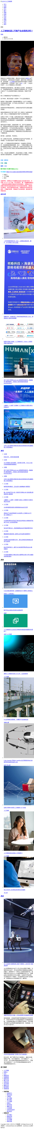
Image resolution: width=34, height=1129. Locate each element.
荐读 (2, 896)
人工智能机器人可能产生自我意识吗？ (17, 31)
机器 (5, 14)
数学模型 (6, 1087)
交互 (5, 17)
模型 (5, 24)
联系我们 (9, 1118)
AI (21, 83)
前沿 (5, 16)
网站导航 (9, 1121)
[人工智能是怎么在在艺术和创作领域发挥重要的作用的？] (16, 627)
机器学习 (9, 1093)
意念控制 (6, 1083)
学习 (5, 4)
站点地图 (9, 1119)
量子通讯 (9, 1099)
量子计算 (6, 1080)
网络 (5, 19)
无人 (5, 9)
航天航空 (9, 1111)
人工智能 (12, 81)
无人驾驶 (9, 1098)
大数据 (9, 1096)
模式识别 (9, 1094)
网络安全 (6, 1075)
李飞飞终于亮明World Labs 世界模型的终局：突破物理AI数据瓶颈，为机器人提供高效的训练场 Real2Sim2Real (18, 381)
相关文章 (3, 194)
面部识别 (6, 1078)
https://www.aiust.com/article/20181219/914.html (19, 171)
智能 (5, 12)
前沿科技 (9, 1104)
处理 (5, 20)
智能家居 (6, 1088)
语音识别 (6, 1082)
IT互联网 (9, 1108)
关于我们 (9, 1114)
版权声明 (9, 1116)
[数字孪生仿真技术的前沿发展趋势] (16, 607)
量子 (5, 11)
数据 (5, 7)
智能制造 (6, 1077)
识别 (5, 6)
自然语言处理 (11, 1109)
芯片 (5, 22)
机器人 (28, 78)
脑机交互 (6, 1085)
